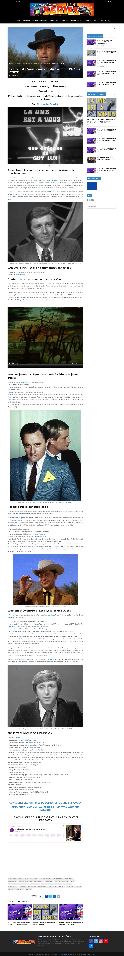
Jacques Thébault (13, 883)
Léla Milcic (44, 883)
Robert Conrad (42, 886)
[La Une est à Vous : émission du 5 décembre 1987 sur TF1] (91, 150)
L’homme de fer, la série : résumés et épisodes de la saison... (106, 159)
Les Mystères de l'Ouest (55, 883)
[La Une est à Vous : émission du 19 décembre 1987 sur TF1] (91, 73)
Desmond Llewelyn (38, 881)
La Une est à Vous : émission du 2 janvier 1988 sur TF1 (44, 923)
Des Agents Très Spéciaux (25, 881)
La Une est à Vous (19, 66)
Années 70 (12, 66)
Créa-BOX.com (91, 954)
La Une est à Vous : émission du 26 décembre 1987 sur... (106, 130)
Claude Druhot (69, 878)
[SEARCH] (114, 29)
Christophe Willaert (57, 878)
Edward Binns (48, 881)
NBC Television (32, 886)
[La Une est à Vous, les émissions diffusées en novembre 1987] (91, 42)
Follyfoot (57, 881)
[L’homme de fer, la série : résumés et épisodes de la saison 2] (91, 160)
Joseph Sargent (24, 883)
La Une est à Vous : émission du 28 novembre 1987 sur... (106, 169)
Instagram (98, 21)
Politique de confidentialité (65, 954)
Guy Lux (72, 881)
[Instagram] (101, 941)
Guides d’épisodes (40, 21)
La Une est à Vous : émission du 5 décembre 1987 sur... (106, 149)
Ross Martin (11, 889)
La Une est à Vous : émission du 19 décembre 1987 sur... (106, 139)
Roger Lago (70, 886)
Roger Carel (61, 886)
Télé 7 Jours (20, 889)
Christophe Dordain (47, 104)
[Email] (91, 946)
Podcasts (65, 21)
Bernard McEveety (23, 878)
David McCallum (12, 881)
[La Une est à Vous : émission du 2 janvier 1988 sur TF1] (91, 53)
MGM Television (67, 883)
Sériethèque (76, 21)
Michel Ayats (23, 886)
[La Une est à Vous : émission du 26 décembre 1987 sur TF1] (91, 63)
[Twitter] (96, 941)
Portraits (54, 21)
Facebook (88, 21)
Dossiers (26, 21)
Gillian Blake (65, 881)
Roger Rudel (78, 886)
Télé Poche (28, 889)
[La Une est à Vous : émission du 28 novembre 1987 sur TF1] (91, 170)
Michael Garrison (12, 886)
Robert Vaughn (52, 886)
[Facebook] (91, 941)
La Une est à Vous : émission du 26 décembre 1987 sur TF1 (71, 923)
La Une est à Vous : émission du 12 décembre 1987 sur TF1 (106, 84)
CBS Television (33, 878)
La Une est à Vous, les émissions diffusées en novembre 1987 (19, 923)
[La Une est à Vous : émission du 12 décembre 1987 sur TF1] (91, 84)
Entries (90, 200)
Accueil (17, 21)
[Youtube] (106, 941)
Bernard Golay (12, 878)
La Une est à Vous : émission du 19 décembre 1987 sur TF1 (106, 73)
